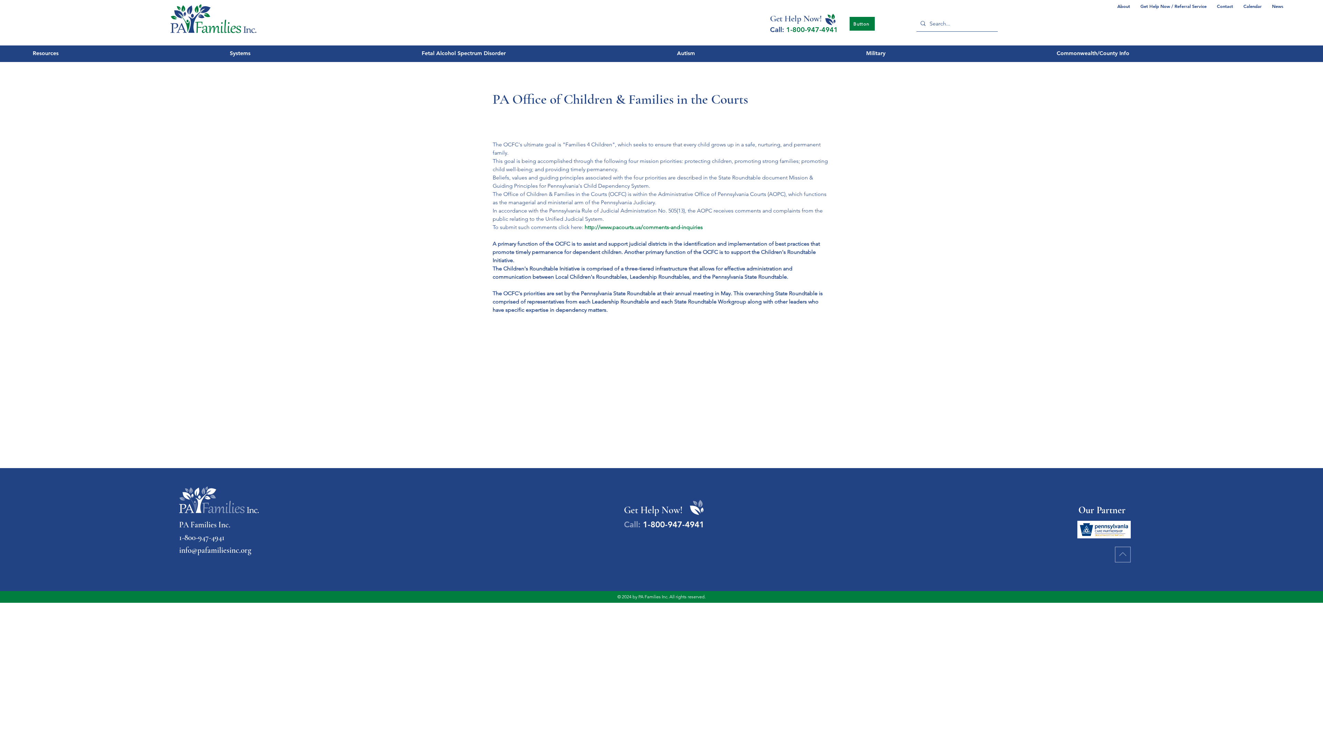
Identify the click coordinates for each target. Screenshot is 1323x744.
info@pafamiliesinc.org (215, 550)
